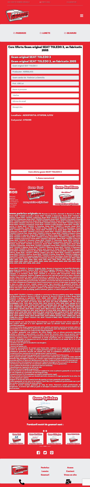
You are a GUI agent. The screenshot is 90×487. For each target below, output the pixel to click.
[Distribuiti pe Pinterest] (16, 192)
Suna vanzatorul (46, 178)
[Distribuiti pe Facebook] (10, 192)
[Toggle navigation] (82, 15)
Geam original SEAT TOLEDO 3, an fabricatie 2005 (43, 61)
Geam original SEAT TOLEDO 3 (31, 57)
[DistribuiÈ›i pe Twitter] (13, 192)
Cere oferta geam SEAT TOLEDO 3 (45, 172)
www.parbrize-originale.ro (25, 213)
